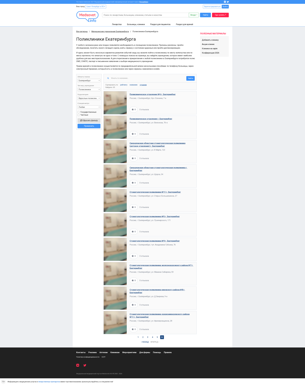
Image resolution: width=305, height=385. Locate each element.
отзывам (143, 85)
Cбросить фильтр (90, 120)
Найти (205, 15)
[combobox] (89, 80)
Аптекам (103, 352)
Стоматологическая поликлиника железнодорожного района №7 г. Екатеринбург (161, 266)
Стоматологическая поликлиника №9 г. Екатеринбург (155, 241)
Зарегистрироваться (212, 7)
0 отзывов (144, 109)
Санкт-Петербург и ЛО (95, 7)
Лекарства (117, 24)
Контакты (81, 352)
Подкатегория (83, 94)
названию (133, 85)
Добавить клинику (210, 40)
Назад (145, 342)
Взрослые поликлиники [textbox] (89, 98)
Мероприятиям (129, 352)
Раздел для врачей (184, 24)
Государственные (88, 112)
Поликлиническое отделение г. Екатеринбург (151, 119)
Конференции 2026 (210, 53)
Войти (225, 7)
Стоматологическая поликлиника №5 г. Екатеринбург (155, 216)
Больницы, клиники (136, 24)
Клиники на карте (209, 48)
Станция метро (83, 103)
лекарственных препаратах (49, 382)
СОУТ (103, 357)
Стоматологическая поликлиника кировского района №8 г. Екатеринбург (157, 291)
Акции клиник (208, 44)
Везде (193, 15)
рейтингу (123, 85)
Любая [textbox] (82, 107)
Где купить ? (220, 15)
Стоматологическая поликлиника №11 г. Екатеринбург (155, 192)
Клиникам (114, 352)
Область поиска (84, 77)
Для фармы (144, 352)
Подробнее (143, 2)
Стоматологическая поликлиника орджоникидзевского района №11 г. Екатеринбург (160, 315)
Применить (89, 126)
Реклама (92, 352)
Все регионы (82, 31)
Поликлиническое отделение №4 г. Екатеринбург (153, 94)
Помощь (157, 352)
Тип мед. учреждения (86, 85)
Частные (84, 115)
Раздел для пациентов (160, 24)
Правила (168, 352)
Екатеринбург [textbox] (85, 80)
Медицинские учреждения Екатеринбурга (110, 31)
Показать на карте (186, 109)
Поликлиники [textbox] (85, 89)
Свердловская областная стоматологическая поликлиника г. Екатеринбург (158, 169)
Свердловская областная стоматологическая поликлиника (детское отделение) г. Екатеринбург (157, 144)
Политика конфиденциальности (87, 357)
